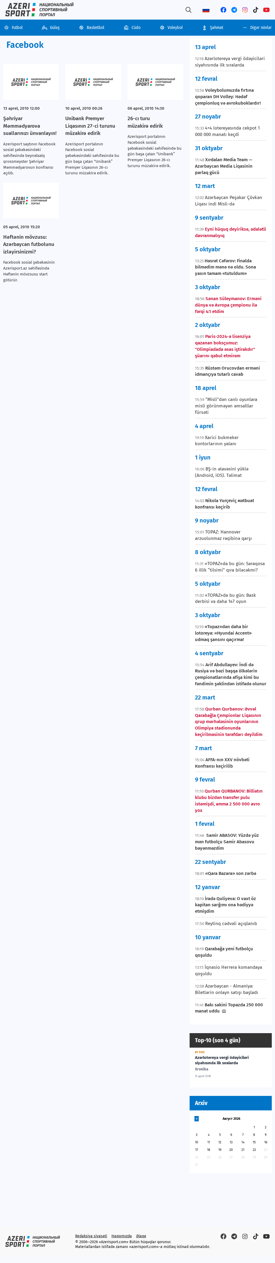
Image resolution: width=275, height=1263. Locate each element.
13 (231, 1142)
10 (196, 1142)
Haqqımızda (121, 1236)
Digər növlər (261, 27)
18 (208, 1150)
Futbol (17, 27)
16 (265, 1142)
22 (254, 1150)
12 (219, 1142)
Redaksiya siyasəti (91, 1236)
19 (219, 1150)
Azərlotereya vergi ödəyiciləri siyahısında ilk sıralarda (222, 1060)
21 (242, 1150)
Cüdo (136, 27)
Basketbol (95, 27)
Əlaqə (141, 1236)
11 (208, 1142)
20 (231, 1150)
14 (242, 1142)
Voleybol (175, 27)
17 (196, 1150)
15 (254, 1142)
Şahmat (216, 27)
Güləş (55, 27)
